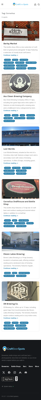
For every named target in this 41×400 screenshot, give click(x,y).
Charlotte (7, 115)
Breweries (5, 366)
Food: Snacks (23, 60)
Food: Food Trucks (24, 273)
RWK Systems (14, 396)
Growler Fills (30, 118)
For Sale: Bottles (8, 62)
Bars (24, 366)
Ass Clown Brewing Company (17, 96)
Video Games (31, 68)
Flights (22, 115)
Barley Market (10, 43)
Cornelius (7, 60)
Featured (15, 60)
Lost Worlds (9, 149)
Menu (2, 4)
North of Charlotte (9, 68)
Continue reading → (10, 55)
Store (31, 366)
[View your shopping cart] (36, 4)
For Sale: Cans (20, 62)
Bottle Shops (16, 366)
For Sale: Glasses (21, 170)
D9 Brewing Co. (10, 304)
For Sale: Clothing (31, 62)
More (37, 366)
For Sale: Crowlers (9, 65)
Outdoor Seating (21, 68)
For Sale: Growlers (22, 65)
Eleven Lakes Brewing (13, 254)
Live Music (30, 223)
